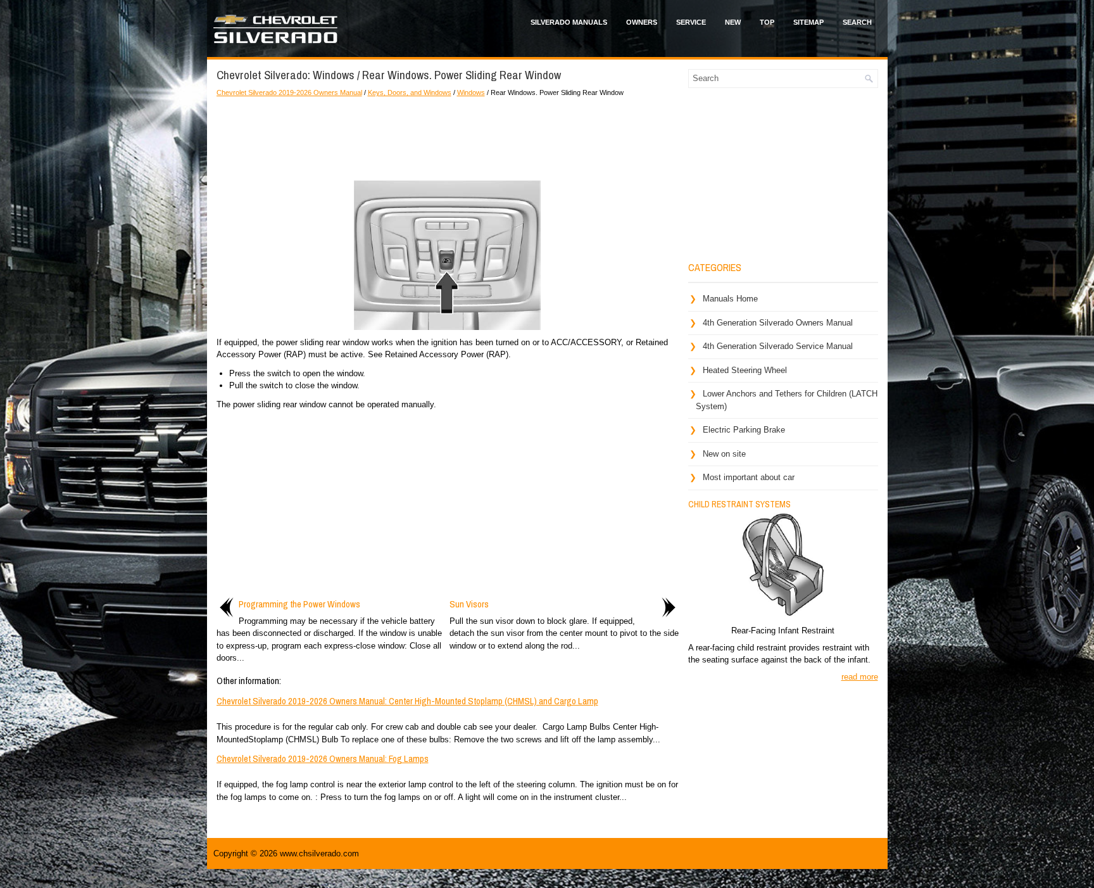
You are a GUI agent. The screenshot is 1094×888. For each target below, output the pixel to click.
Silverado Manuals (569, 22)
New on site (724, 454)
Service (691, 22)
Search (857, 22)
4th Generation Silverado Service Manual (778, 346)
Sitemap (808, 22)
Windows (471, 92)
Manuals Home (730, 298)
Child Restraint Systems (739, 504)
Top (767, 22)
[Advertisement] (448, 136)
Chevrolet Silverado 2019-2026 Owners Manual (289, 92)
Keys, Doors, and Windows (409, 92)
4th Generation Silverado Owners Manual (778, 322)
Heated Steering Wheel (745, 370)
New (733, 22)
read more (859, 677)
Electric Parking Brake (744, 429)
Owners (641, 22)
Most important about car (749, 477)
